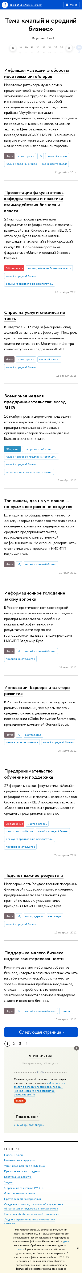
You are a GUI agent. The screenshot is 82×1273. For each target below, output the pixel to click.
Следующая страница (40, 1032)
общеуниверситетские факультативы (29, 283)
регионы (66, 1011)
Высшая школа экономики (25, 5)
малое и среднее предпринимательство (32, 456)
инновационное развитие (22, 742)
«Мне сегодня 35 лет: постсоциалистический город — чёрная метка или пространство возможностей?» (39, 1088)
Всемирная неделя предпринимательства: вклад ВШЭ (35, 402)
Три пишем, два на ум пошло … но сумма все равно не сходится (38, 503)
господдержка (34, 916)
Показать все (26, 1116)
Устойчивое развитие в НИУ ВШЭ (24, 1166)
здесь (66, 1241)
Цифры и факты (13, 1155)
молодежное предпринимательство (29, 472)
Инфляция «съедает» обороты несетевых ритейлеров (36, 73)
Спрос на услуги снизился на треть (34, 315)
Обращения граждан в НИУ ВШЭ (24, 1188)
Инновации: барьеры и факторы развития (37, 690)
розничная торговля (54, 164)
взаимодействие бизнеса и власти (49, 268)
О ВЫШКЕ (11, 1149)
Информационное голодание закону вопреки (34, 596)
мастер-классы (37, 824)
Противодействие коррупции (22, 1199)
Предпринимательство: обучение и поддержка (29, 774)
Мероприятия (40, 1056)
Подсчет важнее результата (33, 875)
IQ (40, 156)
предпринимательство (20, 659)
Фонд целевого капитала (19, 1193)
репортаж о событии (37, 449)
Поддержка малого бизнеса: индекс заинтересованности (34, 955)
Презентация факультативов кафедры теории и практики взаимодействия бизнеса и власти (33, 201)
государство (33, 735)
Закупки (8, 1182)
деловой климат (57, 156)
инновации (55, 916)
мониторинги (26, 156)
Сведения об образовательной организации (31, 1214)
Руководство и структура (19, 1160)
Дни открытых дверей (29, 1125)
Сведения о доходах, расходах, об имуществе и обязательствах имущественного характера (33, 1206)
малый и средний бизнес (21, 164)
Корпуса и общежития (18, 1177)
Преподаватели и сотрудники (22, 1171)
